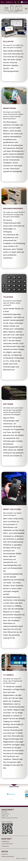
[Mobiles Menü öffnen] (26, 8)
